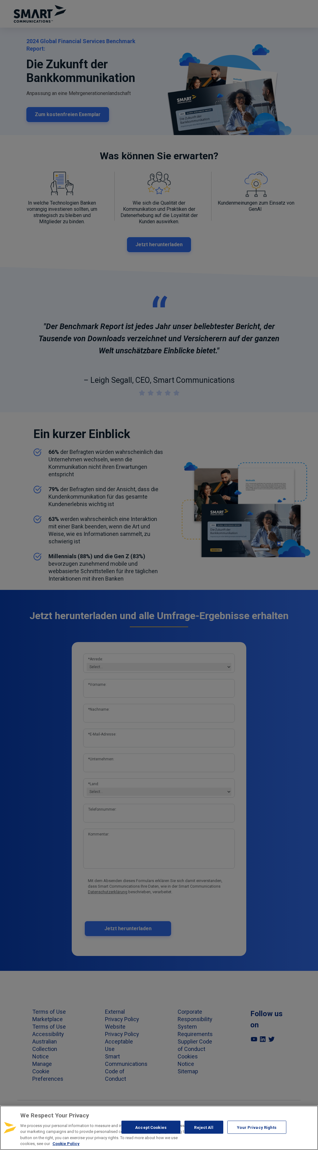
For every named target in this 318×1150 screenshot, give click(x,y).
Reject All (203, 1127)
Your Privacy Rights (256, 1127)
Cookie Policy (66, 1143)
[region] (159, 1128)
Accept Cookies (150, 1127)
